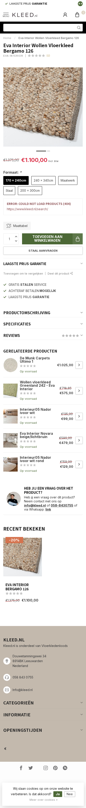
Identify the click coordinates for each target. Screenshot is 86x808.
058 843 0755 (23, 677)
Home (7, 38)
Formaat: (12, 172)
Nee (70, 794)
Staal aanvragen (43, 250)
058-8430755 (62, 505)
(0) (48, 55)
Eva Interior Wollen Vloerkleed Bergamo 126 (49, 38)
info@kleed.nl (35, 505)
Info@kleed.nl (23, 690)
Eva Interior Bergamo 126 (17, 587)
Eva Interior (13, 56)
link (48, 509)
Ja (58, 794)
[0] (77, 14)
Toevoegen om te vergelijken (23, 273)
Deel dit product (59, 273)
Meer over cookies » (44, 799)
